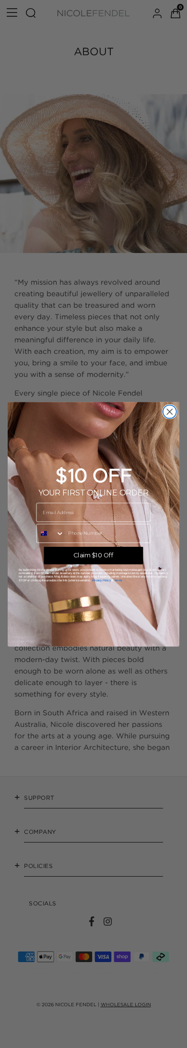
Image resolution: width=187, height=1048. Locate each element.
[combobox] (50, 533)
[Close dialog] (169, 411)
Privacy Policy (101, 579)
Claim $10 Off (93, 554)
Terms (118, 579)
